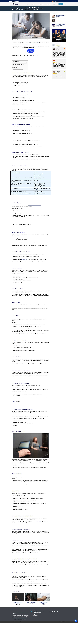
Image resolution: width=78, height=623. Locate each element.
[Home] (12, 9)
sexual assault (38, 189)
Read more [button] (55, 56)
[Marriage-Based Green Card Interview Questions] (53, 20)
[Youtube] (57, 612)
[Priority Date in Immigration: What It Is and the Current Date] (53, 25)
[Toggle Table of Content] (26, 62)
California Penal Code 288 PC (34, 42)
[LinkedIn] (55, 612)
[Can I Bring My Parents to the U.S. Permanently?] (53, 16)
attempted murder (36, 126)
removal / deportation (24, 259)
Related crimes (15, 67)
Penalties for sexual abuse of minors (18, 64)
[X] (50, 612)
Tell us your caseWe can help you (30, 51)
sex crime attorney (39, 521)
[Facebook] (52, 612)
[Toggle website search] (65, 4)
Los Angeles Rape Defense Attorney (17, 603)
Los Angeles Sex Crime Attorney (43, 603)
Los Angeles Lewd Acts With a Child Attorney (31, 9)
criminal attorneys (25, 43)
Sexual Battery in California (31, 602)
